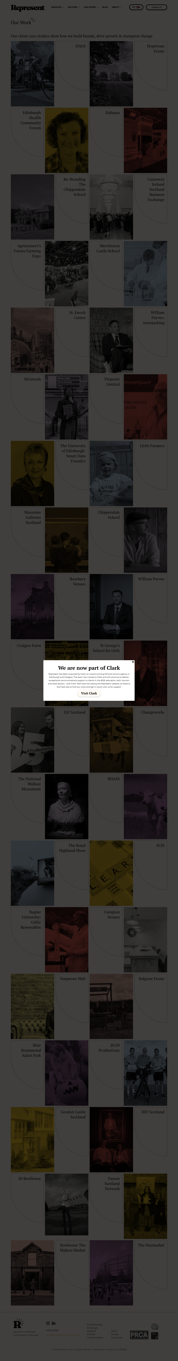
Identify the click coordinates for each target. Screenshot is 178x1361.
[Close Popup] (133, 662)
